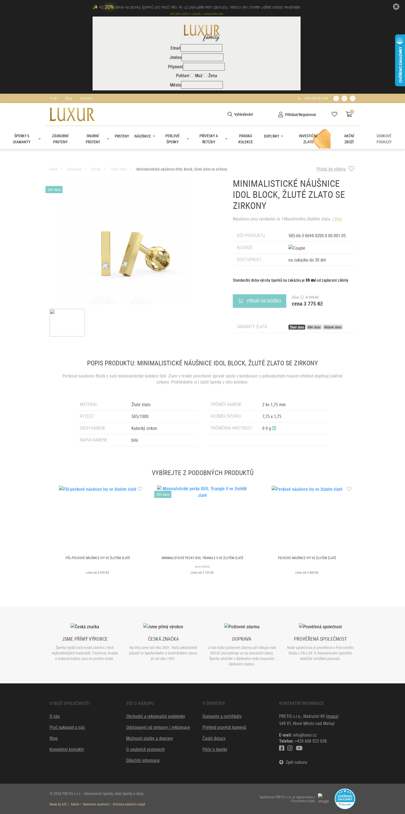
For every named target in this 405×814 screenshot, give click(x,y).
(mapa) (332, 716)
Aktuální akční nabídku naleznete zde (196, 14)
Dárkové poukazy (384, 138)
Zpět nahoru (295, 762)
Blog (68, 98)
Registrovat (307, 114)
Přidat (264, 301)
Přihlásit (291, 114)
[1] (230, 114)
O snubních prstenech (145, 749)
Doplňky (271, 136)
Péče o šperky (214, 749)
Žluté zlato (118, 169)
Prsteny (122, 136)
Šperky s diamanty (21, 138)
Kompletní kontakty (67, 749)
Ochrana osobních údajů (129, 804)
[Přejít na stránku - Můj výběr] (336, 114)
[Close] (396, 6)
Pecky (96, 169)
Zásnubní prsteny (60, 138)
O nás (53, 98)
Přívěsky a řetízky (208, 138)
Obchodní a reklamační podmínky (155, 716)
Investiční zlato (308, 138)
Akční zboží (349, 138)
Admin (75, 804)
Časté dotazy (214, 738)
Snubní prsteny (93, 138)
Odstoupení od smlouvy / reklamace (158, 727)
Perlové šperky (172, 138)
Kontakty (86, 98)
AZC (64, 804)
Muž (198, 75)
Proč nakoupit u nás (67, 727)
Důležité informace (143, 760)
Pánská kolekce (245, 138)
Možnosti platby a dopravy (149, 738)
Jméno (175, 57)
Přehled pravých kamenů (224, 727)
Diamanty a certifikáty (222, 716)
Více (338, 219)
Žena (212, 75)
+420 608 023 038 (314, 98)
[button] (274, 428)
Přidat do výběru (331, 169)
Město (175, 85)
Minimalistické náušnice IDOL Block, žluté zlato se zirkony (181, 169)
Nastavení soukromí (96, 804)
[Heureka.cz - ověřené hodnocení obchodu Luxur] (344, 798)
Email (175, 48)
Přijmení (175, 67)
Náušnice (142, 136)
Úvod (53, 169)
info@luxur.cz (305, 735)
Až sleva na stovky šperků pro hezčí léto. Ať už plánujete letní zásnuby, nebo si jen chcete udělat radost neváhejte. (200, 7)
